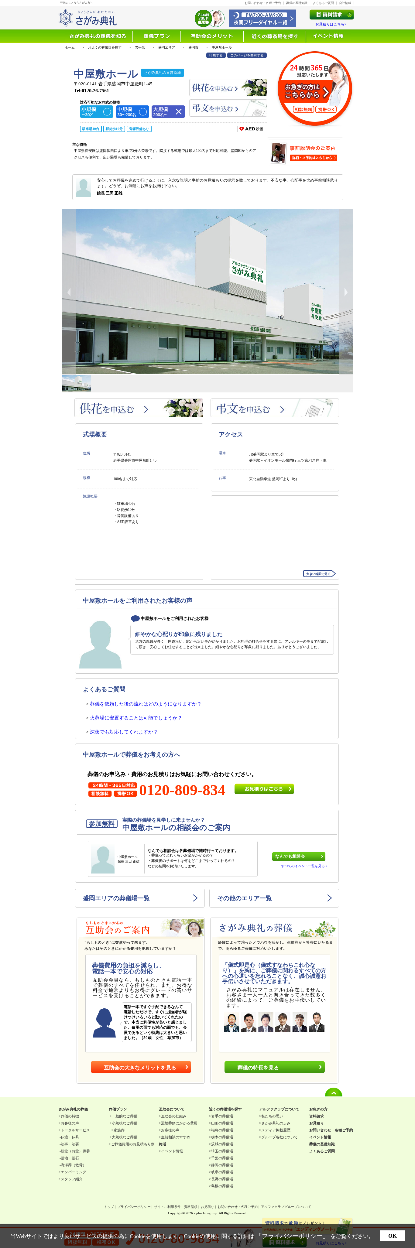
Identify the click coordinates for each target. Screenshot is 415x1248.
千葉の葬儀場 (222, 1158)
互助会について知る (212, 36)
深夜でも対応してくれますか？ (124, 731)
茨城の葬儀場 (222, 1144)
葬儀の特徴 (70, 1116)
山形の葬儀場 (222, 1123)
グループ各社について (279, 1137)
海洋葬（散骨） (73, 1165)
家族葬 (119, 1130)
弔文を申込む (228, 108)
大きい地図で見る (318, 574)
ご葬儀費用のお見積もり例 (133, 1144)
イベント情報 (328, 36)
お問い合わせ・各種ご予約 (263, 3)
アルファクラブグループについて (286, 1207)
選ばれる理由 (157, 36)
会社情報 (345, 3)
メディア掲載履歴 (275, 1130)
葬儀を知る (99, 36)
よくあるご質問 (323, 3)
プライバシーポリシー (134, 1207)
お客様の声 (70, 1123)
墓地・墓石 (70, 1158)
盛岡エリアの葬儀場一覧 (116, 898)
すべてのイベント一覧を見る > (304, 866)
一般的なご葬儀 (124, 1116)
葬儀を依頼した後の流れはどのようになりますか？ (146, 703)
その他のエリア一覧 (244, 898)
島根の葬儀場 (222, 1186)
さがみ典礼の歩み (275, 1123)
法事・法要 (70, 1144)
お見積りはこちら (264, 789)
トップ (109, 1207)
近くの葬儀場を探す (275, 36)
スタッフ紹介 (72, 1179)
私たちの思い (272, 1116)
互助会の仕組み (174, 1116)
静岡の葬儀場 (222, 1165)
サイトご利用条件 (167, 1207)
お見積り (207, 1207)
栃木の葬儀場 (222, 1137)
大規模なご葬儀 (124, 1137)
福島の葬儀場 (222, 1130)
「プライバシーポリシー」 (292, 1236)
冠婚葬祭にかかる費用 (179, 1123)
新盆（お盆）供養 (75, 1151)
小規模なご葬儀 (124, 1123)
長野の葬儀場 (222, 1179)
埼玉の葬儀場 (222, 1151)
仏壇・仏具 (70, 1137)
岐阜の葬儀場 (222, 1172)
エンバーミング (73, 1172)
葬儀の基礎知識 (296, 3)
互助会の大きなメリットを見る (140, 1068)
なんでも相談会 (290, 856)
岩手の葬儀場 (222, 1116)
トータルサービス (75, 1130)
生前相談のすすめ (175, 1137)
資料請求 (190, 1207)
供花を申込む (228, 88)
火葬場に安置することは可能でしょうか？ (136, 717)
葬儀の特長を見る (258, 1068)
